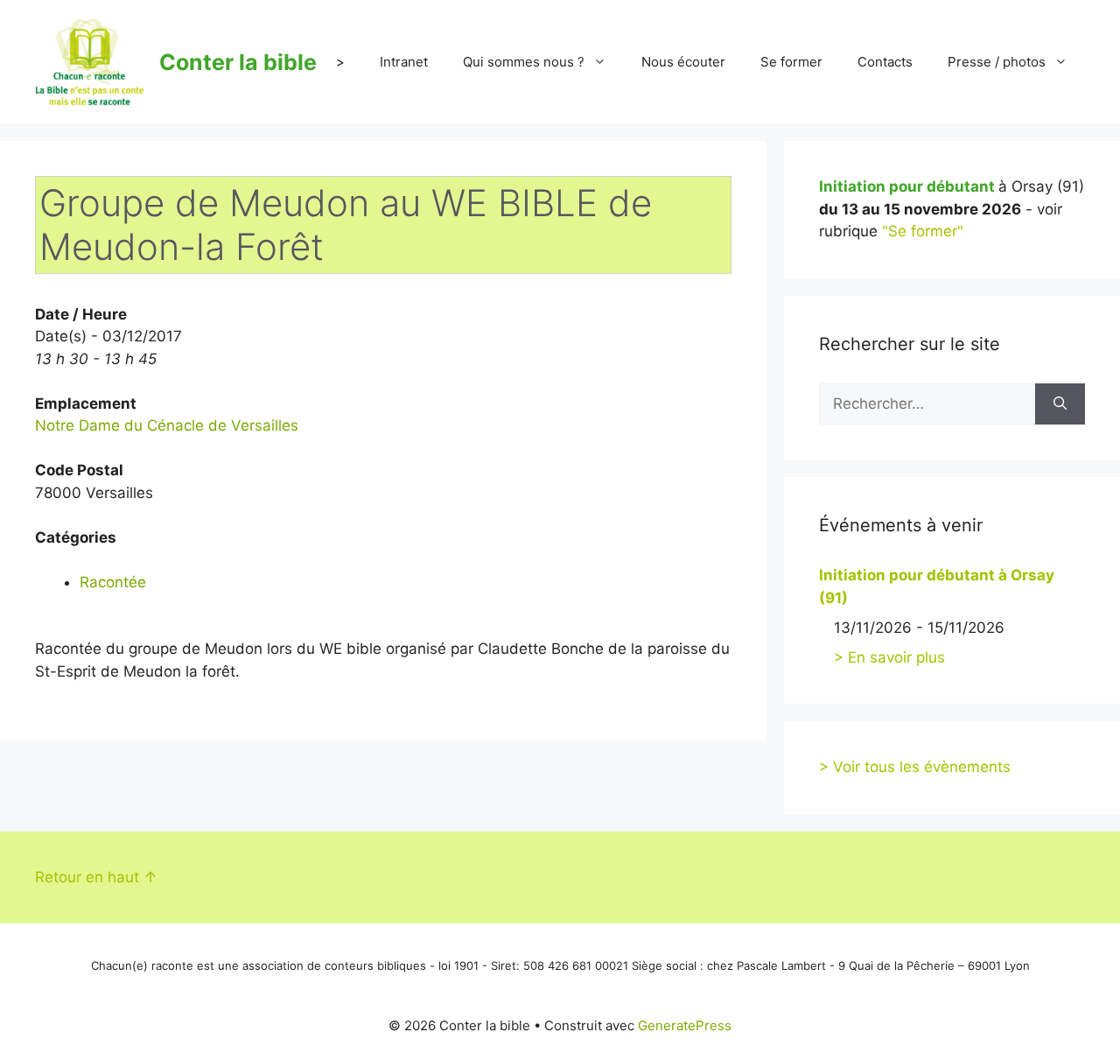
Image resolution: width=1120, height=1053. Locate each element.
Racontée (113, 582)
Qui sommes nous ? (523, 61)
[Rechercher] (1060, 404)
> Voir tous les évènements (915, 767)
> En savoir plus (889, 657)
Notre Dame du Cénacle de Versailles (166, 425)
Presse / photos (997, 61)
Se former (791, 61)
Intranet (404, 61)
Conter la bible (238, 62)
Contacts (885, 61)
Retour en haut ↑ (96, 877)
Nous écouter (683, 61)
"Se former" (922, 231)
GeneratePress (685, 1025)
